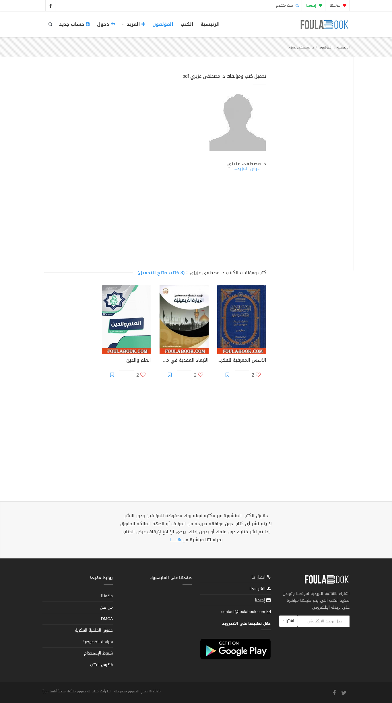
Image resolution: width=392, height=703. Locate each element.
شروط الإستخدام (98, 653)
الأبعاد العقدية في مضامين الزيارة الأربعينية (184, 361)
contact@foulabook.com (243, 612)
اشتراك (288, 621)
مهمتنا (335, 5)
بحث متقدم (285, 5)
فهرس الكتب (101, 665)
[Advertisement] (312, 164)
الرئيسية (210, 24)
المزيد (133, 24)
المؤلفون (162, 24)
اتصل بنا (259, 578)
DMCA (107, 619)
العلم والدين (138, 361)
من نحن (106, 607)
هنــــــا (175, 539)
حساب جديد (72, 24)
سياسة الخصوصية (97, 642)
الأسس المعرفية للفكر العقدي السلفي (241, 361)
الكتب (187, 24)
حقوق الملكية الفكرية (94, 630)
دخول (104, 24)
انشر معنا (258, 589)
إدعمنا (260, 600)
